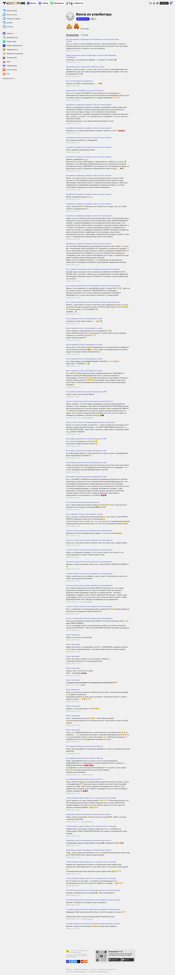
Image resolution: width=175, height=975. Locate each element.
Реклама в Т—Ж (111, 969)
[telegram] (71, 961)
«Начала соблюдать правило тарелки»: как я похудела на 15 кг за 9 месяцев (91, 798)
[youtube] (82, 961)
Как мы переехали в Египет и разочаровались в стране (84, 318)
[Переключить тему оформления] (157, 3)
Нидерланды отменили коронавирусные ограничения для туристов (88, 814)
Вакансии (69, 969)
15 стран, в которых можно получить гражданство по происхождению (89, 530)
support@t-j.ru (77, 952)
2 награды (84, 35)
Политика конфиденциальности (76, 971)
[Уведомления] (154, 3)
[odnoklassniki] (86, 961)
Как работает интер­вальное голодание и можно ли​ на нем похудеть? (89, 104)
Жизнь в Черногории (73, 635)
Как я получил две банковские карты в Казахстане (82, 502)
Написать (164, 3)
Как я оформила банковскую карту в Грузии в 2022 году (84, 746)
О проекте (93, 969)
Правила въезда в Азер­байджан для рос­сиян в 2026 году (85, 90)
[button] (93, 19)
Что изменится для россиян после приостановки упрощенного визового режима (93, 890)
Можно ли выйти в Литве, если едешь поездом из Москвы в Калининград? (90, 422)
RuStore (127, 959)
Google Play (115, 959)
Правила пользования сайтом (98, 971)
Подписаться (84, 19)
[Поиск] (150, 3)
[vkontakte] (75, 961)
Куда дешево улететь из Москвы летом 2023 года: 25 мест (85, 67)
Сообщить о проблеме (81, 969)
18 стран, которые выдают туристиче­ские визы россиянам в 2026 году (89, 401)
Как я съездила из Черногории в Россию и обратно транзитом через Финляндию (93, 269)
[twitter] (78, 961)
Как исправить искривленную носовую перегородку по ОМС (86, 391)
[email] (67, 961)
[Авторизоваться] (171, 3)
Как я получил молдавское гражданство (79, 81)
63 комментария (72, 35)
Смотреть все (8, 78)
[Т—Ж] (14, 3)
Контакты (101, 969)
